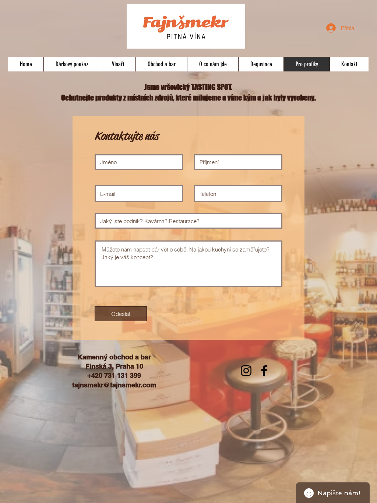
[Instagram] (246, 370)
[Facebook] (264, 370)
